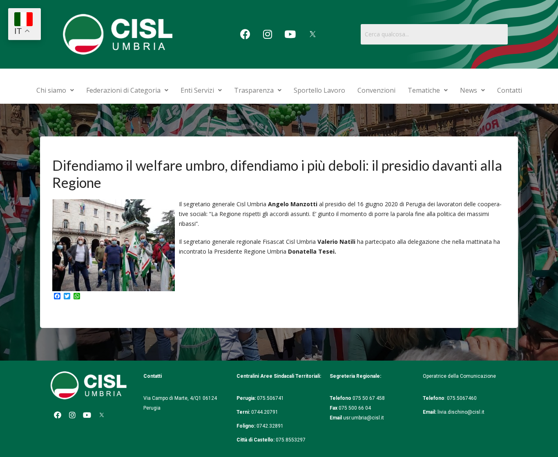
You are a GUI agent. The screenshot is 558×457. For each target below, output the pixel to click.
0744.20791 (264, 412)
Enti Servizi (197, 90)
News (468, 90)
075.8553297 (291, 440)
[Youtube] (290, 34)
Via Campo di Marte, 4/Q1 (172, 398)
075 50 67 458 (369, 398)
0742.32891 (270, 426)
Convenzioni (376, 90)
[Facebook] (245, 34)
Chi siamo (51, 90)
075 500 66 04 (355, 408)
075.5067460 (462, 398)
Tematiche (424, 90)
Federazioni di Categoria (123, 90)
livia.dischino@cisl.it (460, 412)
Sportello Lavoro (319, 90)
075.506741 (271, 398)
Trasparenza (254, 90)
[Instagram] (267, 34)
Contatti (509, 90)
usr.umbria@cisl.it (363, 418)
